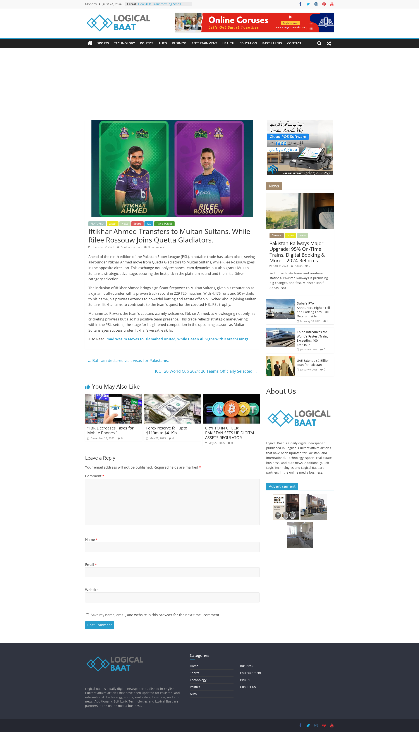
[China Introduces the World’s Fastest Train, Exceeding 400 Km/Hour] (280, 330)
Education (248, 43)
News (125, 223)
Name (91, 539)
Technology (124, 43)
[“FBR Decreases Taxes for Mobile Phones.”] (113, 396)
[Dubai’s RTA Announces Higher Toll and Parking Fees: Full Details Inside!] (280, 301)
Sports (103, 43)
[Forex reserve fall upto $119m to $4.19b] (172, 396)
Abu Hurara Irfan (131, 247)
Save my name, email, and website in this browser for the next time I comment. (155, 615)
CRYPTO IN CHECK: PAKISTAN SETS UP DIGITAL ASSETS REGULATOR (230, 432)
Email (91, 564)
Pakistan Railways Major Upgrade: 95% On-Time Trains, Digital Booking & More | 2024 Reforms (297, 252)
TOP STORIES (164, 223)
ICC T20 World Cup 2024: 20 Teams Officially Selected (206, 371)
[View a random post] (329, 43)
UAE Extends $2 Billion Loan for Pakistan (313, 362)
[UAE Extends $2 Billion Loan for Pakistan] (280, 358)
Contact (294, 43)
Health (228, 43)
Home (194, 666)
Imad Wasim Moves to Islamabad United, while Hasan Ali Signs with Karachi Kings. (177, 339)
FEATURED (97, 223)
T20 (149, 223)
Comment (94, 476)
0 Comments (156, 247)
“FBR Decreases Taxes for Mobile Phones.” (110, 430)
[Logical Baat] (90, 43)
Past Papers (272, 43)
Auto (163, 43)
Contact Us (248, 687)
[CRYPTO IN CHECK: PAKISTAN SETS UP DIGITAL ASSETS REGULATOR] (231, 396)
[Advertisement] (209, 87)
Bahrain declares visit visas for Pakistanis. (128, 360)
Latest (112, 223)
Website (91, 589)
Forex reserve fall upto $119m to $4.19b (166, 430)
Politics (146, 43)
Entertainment (204, 43)
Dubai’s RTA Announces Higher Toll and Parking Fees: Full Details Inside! (313, 309)
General (277, 235)
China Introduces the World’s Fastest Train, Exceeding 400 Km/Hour (312, 338)
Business (179, 43)
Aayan (299, 266)
